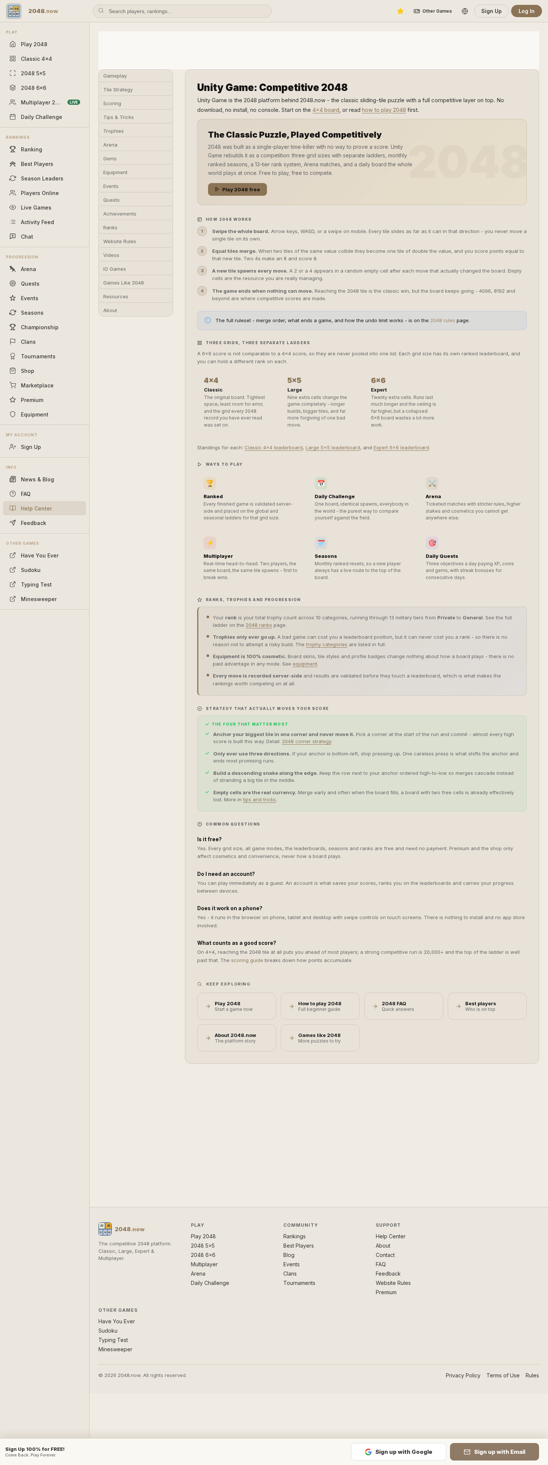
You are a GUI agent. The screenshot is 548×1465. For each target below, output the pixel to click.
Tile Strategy (118, 89)
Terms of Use (503, 1375)
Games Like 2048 (123, 283)
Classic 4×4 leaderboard (274, 447)
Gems (110, 158)
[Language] (465, 11)
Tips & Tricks (118, 117)
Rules (532, 1375)
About (110, 310)
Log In (527, 11)
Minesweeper (115, 1349)
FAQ (381, 1264)
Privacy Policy (463, 1375)
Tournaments (299, 1283)
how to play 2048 (384, 109)
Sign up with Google (403, 1451)
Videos (111, 255)
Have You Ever (116, 1321)
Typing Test (113, 1340)
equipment (305, 664)
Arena (110, 145)
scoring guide (247, 960)
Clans (290, 1273)
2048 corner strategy (306, 741)
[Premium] (400, 11)
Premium (386, 1292)
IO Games (114, 269)
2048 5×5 (203, 1245)
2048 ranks (259, 625)
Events (111, 186)
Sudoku (107, 1330)
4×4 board (325, 109)
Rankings (294, 1236)
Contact (385, 1255)
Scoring (112, 103)
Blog (289, 1255)
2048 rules (442, 320)
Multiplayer (204, 1264)
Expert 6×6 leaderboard (401, 447)
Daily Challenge (210, 1283)
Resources (115, 296)
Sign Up (491, 11)
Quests (111, 200)
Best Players (298, 1245)
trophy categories (326, 644)
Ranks (110, 227)
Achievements (119, 214)
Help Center (391, 1236)
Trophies (113, 131)
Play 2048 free (241, 189)
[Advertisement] (318, 49)
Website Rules (119, 241)
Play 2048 (203, 1236)
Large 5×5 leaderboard (333, 447)
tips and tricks (259, 799)
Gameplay (115, 76)
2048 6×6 (203, 1255)
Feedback (388, 1273)
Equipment (115, 172)
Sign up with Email (499, 1451)
